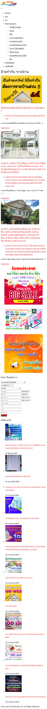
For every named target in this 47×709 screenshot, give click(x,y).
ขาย (6, 17)
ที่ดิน (11, 34)
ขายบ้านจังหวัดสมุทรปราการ (28, 180)
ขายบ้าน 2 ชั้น (17, 246)
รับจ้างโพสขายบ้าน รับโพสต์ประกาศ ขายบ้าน (18, 578)
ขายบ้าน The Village (19, 177)
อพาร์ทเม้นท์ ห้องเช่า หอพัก (18, 45)
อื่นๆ (11, 59)
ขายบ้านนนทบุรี (26, 249)
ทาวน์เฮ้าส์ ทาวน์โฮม (16, 41)
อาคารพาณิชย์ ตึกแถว (16, 38)
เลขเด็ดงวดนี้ (9, 66)
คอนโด (12, 31)
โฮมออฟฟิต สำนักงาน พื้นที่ (18, 56)
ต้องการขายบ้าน (27, 116)
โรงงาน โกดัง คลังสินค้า (17, 48)
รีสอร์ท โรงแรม (14, 52)
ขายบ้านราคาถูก (11, 252)
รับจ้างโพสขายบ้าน (11, 606)
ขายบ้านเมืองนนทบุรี (25, 255)
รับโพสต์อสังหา (10, 63)
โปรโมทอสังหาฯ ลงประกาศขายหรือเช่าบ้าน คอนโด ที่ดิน (22, 518)
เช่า (6, 20)
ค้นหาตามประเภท (10, 24)
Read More (5, 128)
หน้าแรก (7, 13)
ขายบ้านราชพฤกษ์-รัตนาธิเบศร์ (28, 252)
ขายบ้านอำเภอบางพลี (25, 183)
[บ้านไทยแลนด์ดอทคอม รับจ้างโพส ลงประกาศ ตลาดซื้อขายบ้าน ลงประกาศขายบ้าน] (9, 5)
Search (4, 415)
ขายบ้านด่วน (16, 116)
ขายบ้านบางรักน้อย (39, 249)
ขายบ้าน (8, 116)
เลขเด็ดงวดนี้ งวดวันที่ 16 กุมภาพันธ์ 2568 (18, 476)
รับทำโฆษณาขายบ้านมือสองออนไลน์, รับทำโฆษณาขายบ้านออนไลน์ (25, 697)
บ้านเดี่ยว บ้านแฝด (15, 27)
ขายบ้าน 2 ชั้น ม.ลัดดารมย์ (31, 246)
